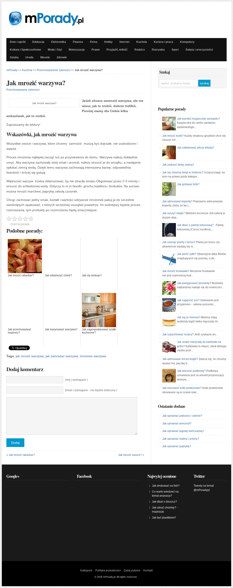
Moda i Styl (55, 49)
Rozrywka (158, 49)
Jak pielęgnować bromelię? (194, 283)
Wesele (45, 57)
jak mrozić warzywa (30, 356)
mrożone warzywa (93, 356)
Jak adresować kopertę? (177, 201)
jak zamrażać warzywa (62, 356)
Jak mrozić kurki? (173, 135)
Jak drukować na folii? (166, 485)
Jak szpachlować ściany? (178, 334)
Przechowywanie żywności (53, 70)
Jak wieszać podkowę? (191, 370)
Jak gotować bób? (188, 184)
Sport (175, 49)
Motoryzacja (77, 49)
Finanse (78, 42)
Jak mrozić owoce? (130, 455)
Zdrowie (62, 57)
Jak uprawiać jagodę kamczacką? (183, 431)
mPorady (12, 70)
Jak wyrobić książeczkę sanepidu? (198, 118)
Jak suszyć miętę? (173, 213)
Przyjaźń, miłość (117, 49)
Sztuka (14, 57)
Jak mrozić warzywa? (35, 82)
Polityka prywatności (108, 570)
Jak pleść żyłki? (186, 254)
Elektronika (58, 42)
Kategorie (86, 570)
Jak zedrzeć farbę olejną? (178, 164)
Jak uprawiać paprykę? (176, 446)
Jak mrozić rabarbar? (22, 455)
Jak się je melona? (188, 317)
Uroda (29, 57)
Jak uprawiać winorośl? (176, 423)
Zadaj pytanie (132, 570)
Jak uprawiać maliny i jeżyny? (180, 438)
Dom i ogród (17, 42)
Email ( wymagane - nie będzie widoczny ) (91, 390)
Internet (124, 42)
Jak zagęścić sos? (188, 300)
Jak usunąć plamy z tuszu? (178, 242)
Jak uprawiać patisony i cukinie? (182, 415)
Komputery (187, 42)
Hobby (108, 42)
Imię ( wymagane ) (76, 379)
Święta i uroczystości (199, 49)
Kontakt (148, 570)
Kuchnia (141, 42)
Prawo (95, 49)
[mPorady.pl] (50, 25)
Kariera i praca (163, 42)
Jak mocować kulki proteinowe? (182, 388)
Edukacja (38, 42)
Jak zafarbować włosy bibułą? (195, 147)
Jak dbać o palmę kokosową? (195, 225)
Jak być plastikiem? (164, 517)
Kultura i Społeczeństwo (25, 49)
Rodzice (139, 49)
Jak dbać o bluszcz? (164, 501)
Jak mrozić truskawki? (175, 271)
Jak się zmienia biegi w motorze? (182, 172)
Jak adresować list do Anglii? (180, 359)
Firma (93, 42)
